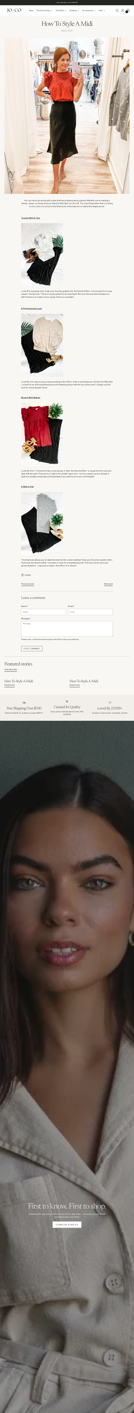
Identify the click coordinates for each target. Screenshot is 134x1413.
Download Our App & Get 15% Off (67, 2)
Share (28, 575)
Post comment (32, 648)
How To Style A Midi (18, 681)
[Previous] (48, 2)
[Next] (85, 2)
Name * (24, 606)
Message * (26, 618)
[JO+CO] (14, 10)
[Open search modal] (117, 10)
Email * (71, 606)
